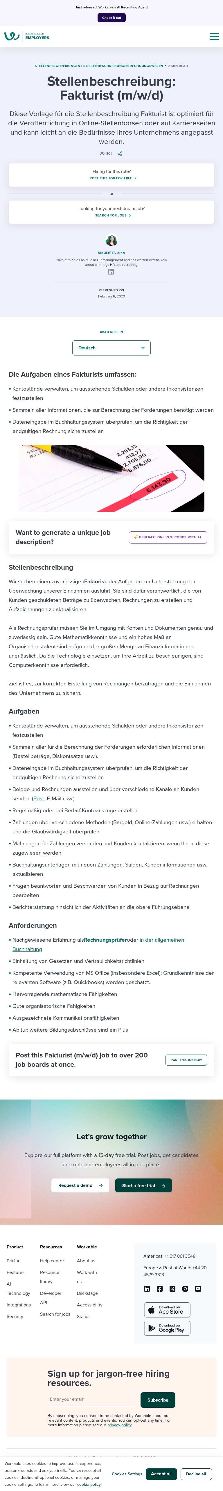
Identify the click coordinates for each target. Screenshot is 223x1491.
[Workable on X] (185, 1291)
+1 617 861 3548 (180, 1256)
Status (83, 1316)
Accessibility (89, 1305)
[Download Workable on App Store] (166, 1309)
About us (86, 1261)
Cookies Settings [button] (127, 1474)
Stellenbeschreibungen (57, 66)
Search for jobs (55, 1314)
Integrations (19, 1305)
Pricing (14, 1261)
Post (38, 798)
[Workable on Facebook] (159, 1291)
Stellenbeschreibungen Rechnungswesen (123, 66)
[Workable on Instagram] (198, 1291)
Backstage (87, 1293)
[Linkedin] (110, 271)
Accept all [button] (161, 1474)
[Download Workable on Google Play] (166, 1328)
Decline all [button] (196, 1474)
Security (15, 1316)
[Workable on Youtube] (172, 1291)
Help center (52, 1261)
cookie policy (88, 1484)
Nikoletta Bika (111, 253)
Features (15, 1272)
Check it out (111, 18)
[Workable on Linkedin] (146, 1291)
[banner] (111, 537)
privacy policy (119, 1425)
